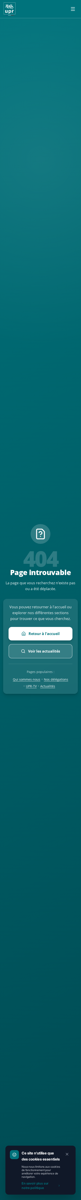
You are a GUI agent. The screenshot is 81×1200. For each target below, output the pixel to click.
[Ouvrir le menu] (72, 8)
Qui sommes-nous (26, 679)
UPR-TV (31, 686)
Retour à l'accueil (44, 633)
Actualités (47, 686)
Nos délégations (56, 679)
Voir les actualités (44, 651)
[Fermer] (67, 1154)
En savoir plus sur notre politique (35, 1185)
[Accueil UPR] (10, 9)
